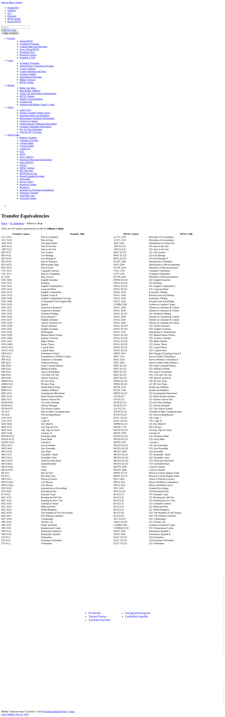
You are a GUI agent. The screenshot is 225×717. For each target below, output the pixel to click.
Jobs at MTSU (27, 162)
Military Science (27, 79)
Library (23, 165)
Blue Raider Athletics (30, 90)
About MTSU (26, 41)
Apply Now (25, 110)
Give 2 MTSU (27, 157)
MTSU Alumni (27, 96)
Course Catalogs (28, 68)
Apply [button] (10, 107)
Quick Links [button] (13, 135)
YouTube (99, 620)
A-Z (9, 13)
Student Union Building (31, 99)
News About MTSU (29, 49)
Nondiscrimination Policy (55, 711)
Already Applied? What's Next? (35, 113)
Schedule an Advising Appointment (37, 190)
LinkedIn (136, 616)
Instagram (137, 613)
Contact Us (25, 148)
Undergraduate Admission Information (38, 124)
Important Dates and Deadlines (34, 115)
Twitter (97, 616)
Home (4, 223)
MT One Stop (26, 170)
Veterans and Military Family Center (37, 104)
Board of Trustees (28, 137)
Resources (25, 187)
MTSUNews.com (28, 173)
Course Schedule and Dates (33, 71)
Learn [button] (10, 60)
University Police (28, 198)
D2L (22, 151)
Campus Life (26, 101)
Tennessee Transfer (29, 192)
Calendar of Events (29, 140)
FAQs (22, 154)
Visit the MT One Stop (31, 132)
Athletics (11, 10)
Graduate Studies (28, 74)
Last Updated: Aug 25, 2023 (15, 714)
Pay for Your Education (31, 129)
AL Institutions (17, 223)
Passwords (25, 179)
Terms (72, 711)
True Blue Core (27, 195)
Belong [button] (10, 85)
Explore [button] (11, 38)
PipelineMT (13, 7)
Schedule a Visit (27, 57)
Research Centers (28, 55)
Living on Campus (29, 121)
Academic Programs (29, 44)
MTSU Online (27, 82)
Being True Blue (28, 88)
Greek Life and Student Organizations (38, 93)
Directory (12, 16)
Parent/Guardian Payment (32, 176)
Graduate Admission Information (35, 126)
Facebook (94, 613)
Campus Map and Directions (33, 46)
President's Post (27, 52)
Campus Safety (27, 146)
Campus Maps (27, 143)
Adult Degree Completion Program (37, 66)
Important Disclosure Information (36, 159)
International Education (31, 77)
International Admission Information (37, 118)
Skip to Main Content (11, 2)
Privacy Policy (27, 181)
